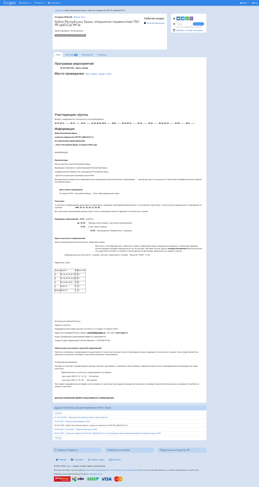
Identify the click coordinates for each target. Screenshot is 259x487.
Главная (62, 459)
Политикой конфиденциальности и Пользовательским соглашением (111, 470)
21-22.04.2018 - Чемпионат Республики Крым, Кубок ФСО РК (81, 417)
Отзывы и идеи (97, 459)
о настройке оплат (94, 474)
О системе (54, 3)
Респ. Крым (91, 74)
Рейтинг (40, 3)
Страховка (101, 55)
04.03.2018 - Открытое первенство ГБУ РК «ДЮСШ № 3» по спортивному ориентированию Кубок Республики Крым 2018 (107, 433)
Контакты (116, 459)
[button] (245, 3)
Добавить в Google (189, 30)
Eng (255, 3)
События (25, 3)
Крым (102, 74)
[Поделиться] (178, 18)
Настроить (198, 24)
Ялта (109, 74)
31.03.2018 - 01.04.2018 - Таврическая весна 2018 (75, 429)
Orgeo (68, 466)
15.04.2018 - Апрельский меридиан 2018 (72, 421)
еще (59, 413)
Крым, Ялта (80, 17)
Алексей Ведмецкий (155, 23)
